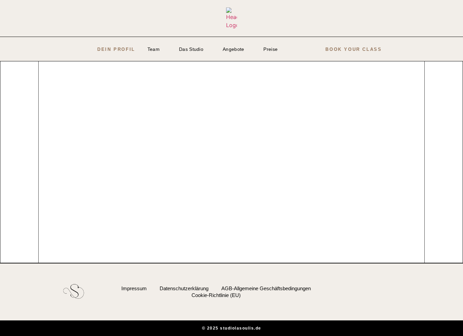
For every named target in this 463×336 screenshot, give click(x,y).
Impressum (134, 288)
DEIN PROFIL (116, 49)
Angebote (233, 49)
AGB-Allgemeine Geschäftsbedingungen (266, 288)
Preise (270, 49)
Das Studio (191, 49)
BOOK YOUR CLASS (353, 49)
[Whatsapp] (416, 291)
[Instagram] (405, 291)
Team (153, 49)
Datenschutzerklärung (184, 288)
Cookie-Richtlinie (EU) (216, 295)
